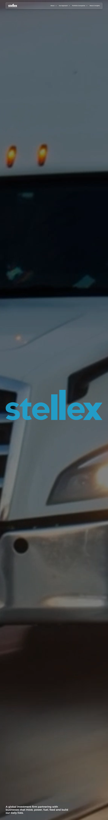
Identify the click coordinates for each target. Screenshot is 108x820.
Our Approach (63, 5)
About (52, 5)
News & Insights (95, 5)
